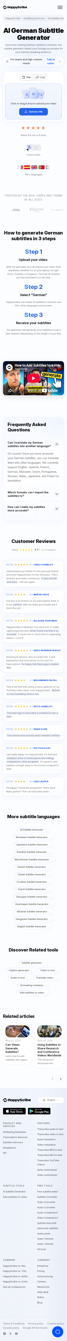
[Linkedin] (4, 1333)
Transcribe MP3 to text (49, 1150)
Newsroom (43, 1287)
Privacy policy (36, 1323)
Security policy (11, 1328)
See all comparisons (14, 1287)
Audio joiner (43, 1233)
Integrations (9, 1147)
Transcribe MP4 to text (49, 1155)
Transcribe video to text (50, 1134)
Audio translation (46, 1139)
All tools (41, 1249)
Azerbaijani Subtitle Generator (32, 904)
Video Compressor (47, 1217)
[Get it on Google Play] (39, 1111)
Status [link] (40, 1297)
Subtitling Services (34, 18)
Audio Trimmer (45, 1244)
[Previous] (52, 1079)
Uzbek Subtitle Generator (32, 874)
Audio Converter (46, 1207)
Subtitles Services (13, 1142)
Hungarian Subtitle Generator (32, 919)
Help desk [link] (43, 1292)
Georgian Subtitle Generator (31, 896)
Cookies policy (55, 1323)
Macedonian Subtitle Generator (32, 859)
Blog (39, 1302)
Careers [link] (41, 1281)
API (5, 1152)
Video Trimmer (45, 1238)
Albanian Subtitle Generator (32, 911)
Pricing (41, 1271)
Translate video (44, 977)
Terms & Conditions (14, 1323)
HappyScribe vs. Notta (15, 1276)
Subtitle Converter (47, 1197)
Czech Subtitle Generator (32, 889)
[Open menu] (60, 7)
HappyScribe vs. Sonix (15, 1281)
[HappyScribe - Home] (15, 7)
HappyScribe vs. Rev (14, 1265)
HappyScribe (12, 18)
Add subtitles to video (32, 992)
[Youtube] (16, 1333)
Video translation (46, 1144)
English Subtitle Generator (31, 926)
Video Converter (46, 1202)
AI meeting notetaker (32, 985)
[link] (33, 61)
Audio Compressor (47, 1212)
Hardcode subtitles (47, 1228)
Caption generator (19, 970)
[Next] (60, 1079)
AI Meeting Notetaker (14, 1132)
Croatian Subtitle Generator (32, 881)
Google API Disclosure (35, 1328)
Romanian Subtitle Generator (32, 837)
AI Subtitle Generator (31, 829)
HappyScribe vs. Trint (14, 1271)
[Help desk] (57, 1331)
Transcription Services (15, 1137)
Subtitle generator (32, 962)
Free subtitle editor (47, 1191)
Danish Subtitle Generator (32, 867)
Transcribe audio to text (50, 1129)
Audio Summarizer (47, 1169)
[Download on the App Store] (14, 1111)
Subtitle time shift (46, 1223)
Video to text (47, 970)
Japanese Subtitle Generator (32, 844)
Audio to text (18, 977)
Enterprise (42, 1265)
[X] (10, 1333)
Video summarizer (47, 1175)
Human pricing (45, 1276)
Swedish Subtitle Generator (32, 852)
